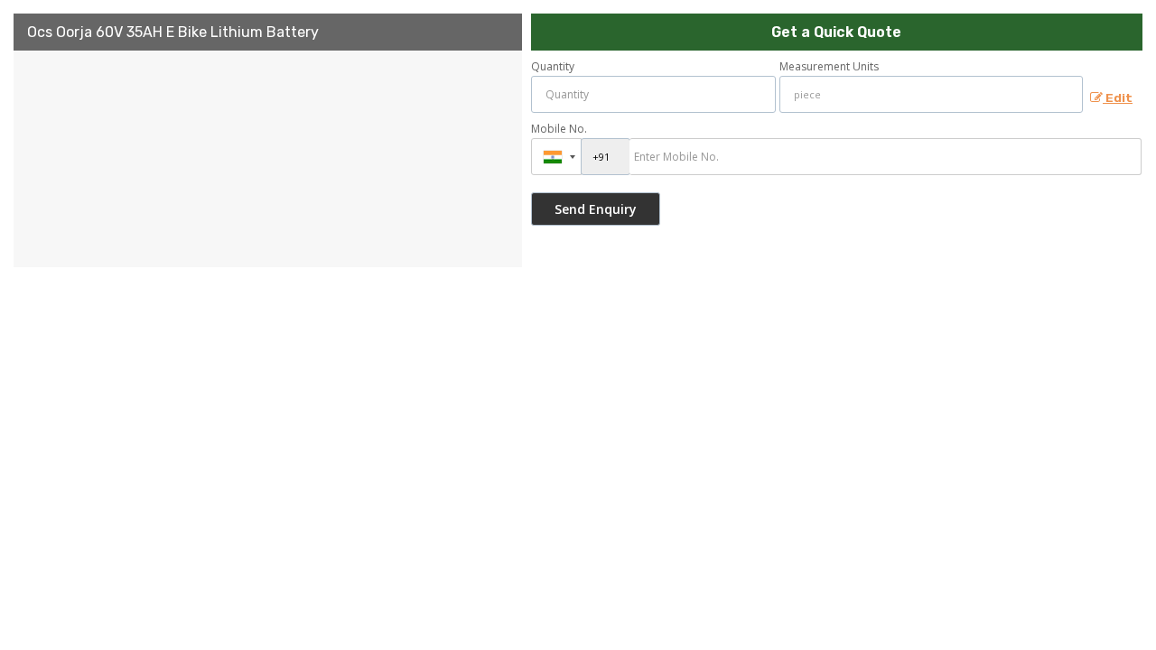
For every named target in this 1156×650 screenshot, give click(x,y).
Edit (1118, 97)
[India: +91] (556, 156)
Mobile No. (559, 128)
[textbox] (931, 94)
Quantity (552, 66)
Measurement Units (829, 66)
